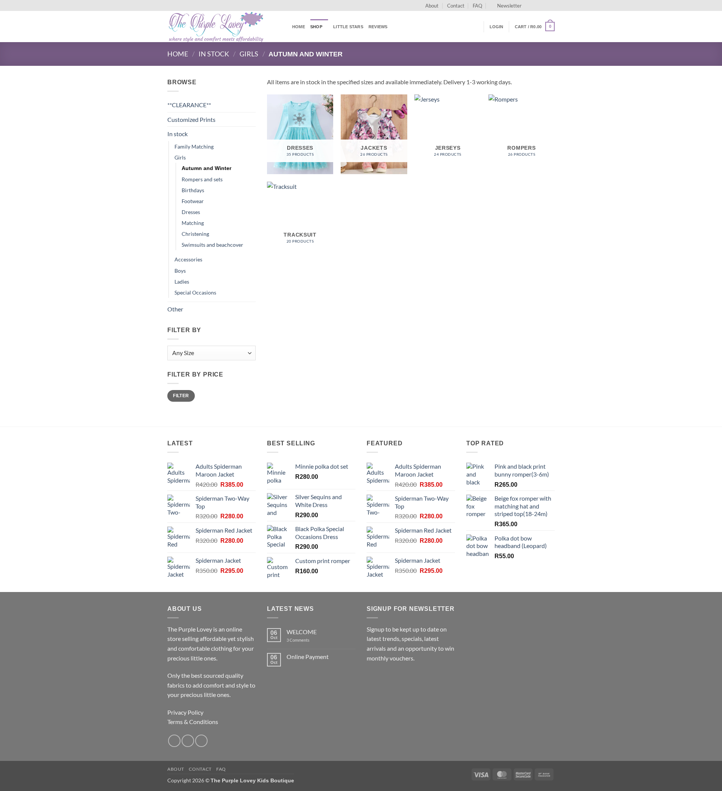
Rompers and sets (202, 179)
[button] (506, 6)
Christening (195, 234)
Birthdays (193, 190)
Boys (180, 270)
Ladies (181, 281)
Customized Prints (191, 119)
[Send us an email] (544, 5)
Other (175, 309)
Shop (316, 26)
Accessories (188, 259)
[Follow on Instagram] (536, 5)
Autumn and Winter (206, 168)
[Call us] (551, 5)
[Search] (475, 26)
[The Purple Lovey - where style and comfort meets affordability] (224, 26)
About (431, 6)
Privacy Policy (185, 712)
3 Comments (308, 640)
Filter (181, 395)
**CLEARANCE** (189, 104)
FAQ (477, 6)
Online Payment (308, 656)
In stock (214, 54)
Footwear (193, 201)
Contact (455, 6)
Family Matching (194, 146)
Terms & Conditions (192, 721)
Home (298, 26)
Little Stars (348, 26)
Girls (249, 54)
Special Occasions (195, 292)
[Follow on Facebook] (529, 5)
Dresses (191, 212)
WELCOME (302, 631)
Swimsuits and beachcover (212, 244)
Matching (193, 223)
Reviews (378, 26)
